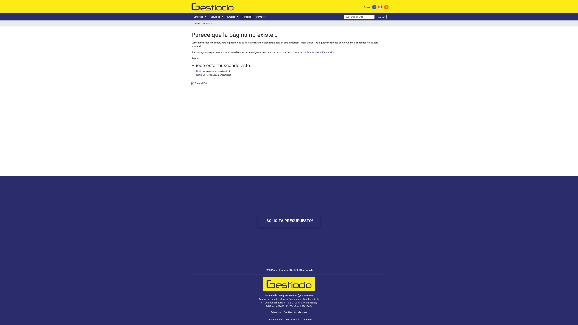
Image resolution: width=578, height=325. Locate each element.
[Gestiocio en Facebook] (374, 6)
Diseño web (306, 270)
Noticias (246, 16)
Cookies (288, 312)
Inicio (197, 23)
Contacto (261, 16)
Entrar (367, 7)
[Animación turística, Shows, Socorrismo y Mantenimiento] (289, 283)
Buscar (381, 17)
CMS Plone (271, 270)
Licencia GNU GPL (288, 270)
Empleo (231, 16)
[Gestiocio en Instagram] (380, 6)
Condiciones (300, 312)
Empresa (198, 16)
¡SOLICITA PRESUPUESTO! (289, 220)
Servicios (215, 16)
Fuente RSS (200, 83)
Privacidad (276, 312)
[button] (206, 16)
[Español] (212, 6)
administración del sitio (322, 52)
